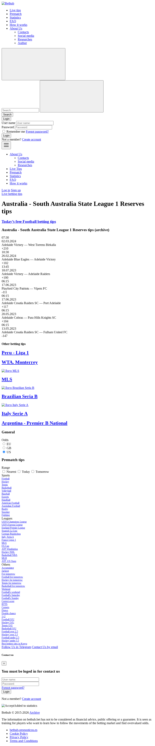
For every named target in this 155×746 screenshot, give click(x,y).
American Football (10, 503)
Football (5, 478)
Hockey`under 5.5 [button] (10, 640)
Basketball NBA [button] (9, 555)
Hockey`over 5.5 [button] (10, 634)
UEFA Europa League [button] (12, 524)
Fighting (6, 515)
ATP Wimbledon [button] (10, 549)
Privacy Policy (19, 737)
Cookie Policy (19, 733)
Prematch (16, 14)
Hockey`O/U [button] (8, 622)
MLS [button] (4, 543)
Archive (34, 712)
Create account (31, 139)
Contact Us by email (45, 647)
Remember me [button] (15, 131)
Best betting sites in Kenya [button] (14, 643)
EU (9, 444)
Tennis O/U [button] (7, 625)
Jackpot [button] (5, 570)
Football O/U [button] (8, 619)
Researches (25, 39)
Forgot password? (37, 131)
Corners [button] (5, 607)
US (9, 452)
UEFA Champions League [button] (14, 521)
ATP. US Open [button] (9, 561)
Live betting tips (12, 194)
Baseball (6, 493)
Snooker (6, 512)
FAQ (13, 21)
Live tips (15, 10)
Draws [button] (5, 610)
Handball (6, 499)
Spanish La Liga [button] (9, 530)
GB (9, 448)
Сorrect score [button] (8, 601)
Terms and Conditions (24, 741)
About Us (16, 28)
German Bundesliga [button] (11, 533)
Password (8, 127)
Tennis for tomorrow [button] (11, 583)
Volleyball (6, 490)
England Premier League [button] (13, 527)
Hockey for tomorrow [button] (12, 580)
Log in (6, 190)
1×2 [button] (3, 616)
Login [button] (6, 118)
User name (8, 123)
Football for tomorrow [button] (12, 577)
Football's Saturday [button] (11, 595)
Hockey (5, 481)
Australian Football (11, 506)
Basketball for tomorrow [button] (13, 586)
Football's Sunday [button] (10, 598)
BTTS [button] (4, 604)
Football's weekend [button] (11, 592)
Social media (26, 35)
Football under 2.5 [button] (10, 637)
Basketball (7, 487)
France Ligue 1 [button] (9, 540)
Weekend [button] (6, 589)
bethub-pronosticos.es (23, 730)
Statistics (15, 17)
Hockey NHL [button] (8, 552)
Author (22, 43)
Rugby (5, 509)
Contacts (23, 32)
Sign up (16, 190)
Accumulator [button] (8, 567)
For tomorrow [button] (8, 573)
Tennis (5, 484)
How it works (18, 24)
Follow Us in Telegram (16, 647)
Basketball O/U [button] (9, 628)
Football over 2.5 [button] (10, 631)
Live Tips (16, 168)
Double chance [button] (9, 613)
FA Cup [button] (5, 546)
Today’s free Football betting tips (29, 221)
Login (6, 135)
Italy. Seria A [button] (8, 536)
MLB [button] (4, 558)
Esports (5, 496)
